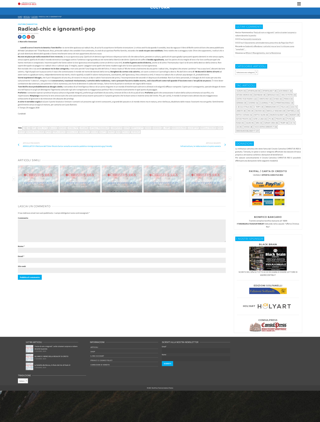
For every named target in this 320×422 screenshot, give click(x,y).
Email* (164, 346)
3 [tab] (117, 191)
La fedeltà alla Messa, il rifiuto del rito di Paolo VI (52, 365)
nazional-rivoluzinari (35, 132)
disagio (148, 128)
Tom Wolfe (136, 132)
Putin (290, 119)
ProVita (280, 119)
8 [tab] (132, 191)
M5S (250, 111)
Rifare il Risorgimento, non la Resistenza (263, 53)
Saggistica (32, 24)
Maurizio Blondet (279, 115)
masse (220, 128)
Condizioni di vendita (100, 365)
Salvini (250, 123)
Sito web (22, 266)
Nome (21, 246)
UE (292, 123)
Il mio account (97, 356)
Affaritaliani (254, 91)
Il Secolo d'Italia (244, 107)
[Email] (33, 37)
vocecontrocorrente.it (266, 127)
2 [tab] (114, 191)
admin (36, 33)
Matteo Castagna (244, 115)
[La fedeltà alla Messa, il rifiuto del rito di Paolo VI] (29, 366)
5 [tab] (123, 191)
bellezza (53, 128)
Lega (294, 107)
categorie (84, 128)
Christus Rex (265, 99)
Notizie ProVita (243, 119)
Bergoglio (273, 95)
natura (21, 132)
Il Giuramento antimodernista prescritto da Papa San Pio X (268, 42)
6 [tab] (126, 191)
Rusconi (94, 132)
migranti (294, 115)
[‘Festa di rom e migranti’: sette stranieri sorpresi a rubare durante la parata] (29, 349)
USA (239, 127)
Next (229, 179)
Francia (288, 99)
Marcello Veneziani (208, 128)
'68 (24, 128)
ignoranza (157, 128)
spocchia (125, 132)
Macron (260, 111)
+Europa (241, 91)
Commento (23, 218)
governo (253, 103)
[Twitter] (24, 37)
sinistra (111, 132)
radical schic (72, 132)
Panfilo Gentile (59, 132)
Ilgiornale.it (266, 103)
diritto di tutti (137, 128)
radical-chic (84, 132)
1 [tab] (111, 191)
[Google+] (28, 37)
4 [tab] (120, 191)
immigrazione (272, 107)
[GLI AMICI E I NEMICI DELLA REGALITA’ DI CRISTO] (29, 357)
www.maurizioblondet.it (247, 131)
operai (48, 132)
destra (126, 128)
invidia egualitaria (179, 128)
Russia (240, 123)
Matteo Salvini (261, 115)
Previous (13, 179)
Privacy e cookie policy (101, 360)
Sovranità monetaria (252, 39)
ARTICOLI (94, 347)
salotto (103, 132)
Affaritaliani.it (269, 91)
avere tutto (43, 128)
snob (118, 132)
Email (21, 256)
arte (34, 128)
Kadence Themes (168, 388)
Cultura (22, 24)
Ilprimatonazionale (284, 103)
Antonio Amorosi (244, 95)
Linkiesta (241, 111)
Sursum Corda (271, 123)
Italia (284, 107)
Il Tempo (166, 128)
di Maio (278, 99)
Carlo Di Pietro (288, 95)
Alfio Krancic (285, 91)
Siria (259, 123)
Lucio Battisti (193, 128)
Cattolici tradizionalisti (99, 128)
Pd (271, 119)
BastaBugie (260, 95)
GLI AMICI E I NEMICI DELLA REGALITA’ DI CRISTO (51, 356)
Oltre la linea (260, 119)
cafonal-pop (73, 128)
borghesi (62, 128)
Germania (241, 103)
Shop (92, 351)
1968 (28, 128)
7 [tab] (129, 191)
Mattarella (293, 111)
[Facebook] (20, 37)
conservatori (116, 128)
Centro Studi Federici (246, 99)
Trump (284, 123)
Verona (248, 127)
